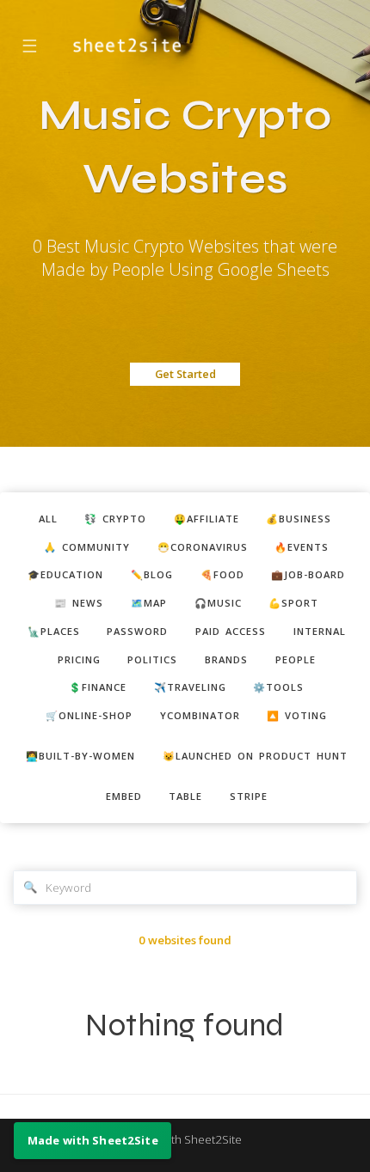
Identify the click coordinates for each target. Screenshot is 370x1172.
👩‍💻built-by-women (80, 755)
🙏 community (87, 546)
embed (124, 796)
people (295, 659)
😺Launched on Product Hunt (255, 755)
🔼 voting (297, 715)
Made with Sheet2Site (185, 1139)
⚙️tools (278, 687)
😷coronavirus (202, 546)
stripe (249, 796)
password (137, 631)
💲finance (97, 687)
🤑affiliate (206, 518)
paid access (230, 631)
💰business (298, 518)
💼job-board (308, 574)
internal (319, 631)
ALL (48, 518)
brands (226, 659)
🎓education (65, 574)
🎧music (218, 602)
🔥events (301, 546)
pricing (79, 659)
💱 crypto (115, 518)
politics (152, 659)
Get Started (185, 374)
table (185, 796)
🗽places (54, 631)
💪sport (293, 602)
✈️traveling (190, 687)
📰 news (78, 602)
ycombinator (200, 715)
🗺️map (149, 602)
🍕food (222, 574)
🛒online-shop (89, 715)
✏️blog (152, 574)
